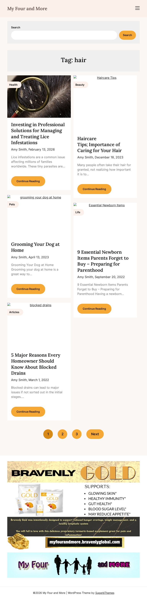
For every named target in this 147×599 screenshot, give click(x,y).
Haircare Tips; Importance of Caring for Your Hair (99, 144)
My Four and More (27, 9)
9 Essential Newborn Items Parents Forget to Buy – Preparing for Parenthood (103, 261)
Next (95, 434)
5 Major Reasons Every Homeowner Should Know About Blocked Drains (35, 364)
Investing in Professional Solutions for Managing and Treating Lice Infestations (38, 134)
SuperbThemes (104, 592)
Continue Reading (28, 181)
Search (15, 27)
